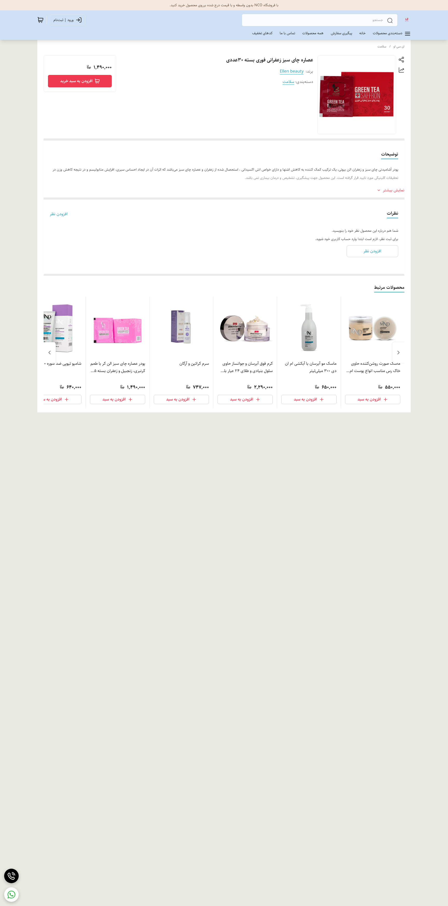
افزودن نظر (59, 214)
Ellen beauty (292, 71)
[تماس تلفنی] (11, 876)
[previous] (398, 352)
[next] (49, 352)
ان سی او (399, 46)
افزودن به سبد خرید (76, 81)
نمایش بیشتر (393, 190)
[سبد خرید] (40, 20)
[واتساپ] (11, 894)
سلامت (381, 46)
